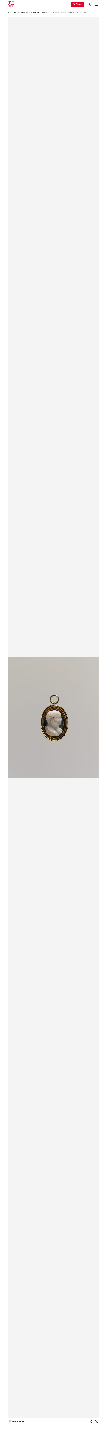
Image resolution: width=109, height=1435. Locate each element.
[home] (9, 12)
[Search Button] (89, 4)
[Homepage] (11, 4)
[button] (53, 717)
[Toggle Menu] (96, 4)
